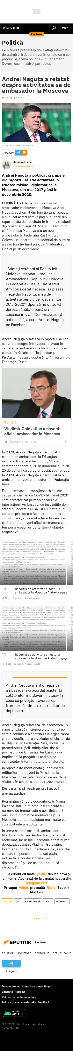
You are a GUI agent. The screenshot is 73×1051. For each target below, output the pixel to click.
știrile (41, 874)
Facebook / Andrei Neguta (26, 598)
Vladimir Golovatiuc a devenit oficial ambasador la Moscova (32, 431)
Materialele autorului (23, 166)
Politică (10, 422)
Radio (51, 887)
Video (23, 887)
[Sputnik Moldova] (11, 29)
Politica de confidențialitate (19, 997)
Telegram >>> (36, 883)
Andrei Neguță (32, 901)
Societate (24, 953)
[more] (66, 441)
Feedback (44, 1002)
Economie (42, 953)
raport (48, 901)
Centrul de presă (32, 986)
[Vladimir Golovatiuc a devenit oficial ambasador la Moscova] (36, 393)
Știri (18, 901)
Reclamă (20, 991)
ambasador (62, 901)
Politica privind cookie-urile (19, 1002)
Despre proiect (11, 986)
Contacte (7, 991)
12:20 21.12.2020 (12, 98)
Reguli (48, 986)
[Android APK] (14, 1013)
